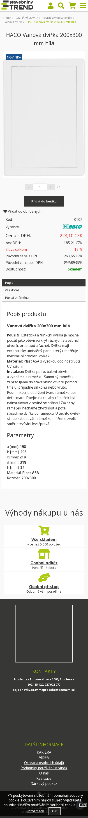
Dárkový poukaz (44, 783)
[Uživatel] (51, 6)
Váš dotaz (12, 290)
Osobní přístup (44, 586)
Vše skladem (44, 539)
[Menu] (83, 5)
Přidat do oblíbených (24, 211)
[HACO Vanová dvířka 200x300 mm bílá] (44, 114)
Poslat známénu (17, 297)
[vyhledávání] (61, 6)
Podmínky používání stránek (44, 768)
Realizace (43, 778)
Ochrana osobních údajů (44, 762)
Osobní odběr (44, 562)
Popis (9, 282)
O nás (44, 773)
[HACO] (72, 228)
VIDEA (44, 757)
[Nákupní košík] (72, 6)
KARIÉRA (44, 752)
